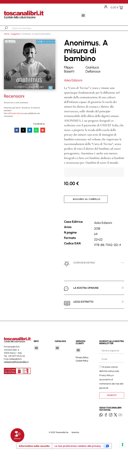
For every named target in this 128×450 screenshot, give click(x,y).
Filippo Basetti (69, 69)
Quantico (75, 432)
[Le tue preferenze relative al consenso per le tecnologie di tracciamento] (123, 445)
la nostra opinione (86, 287)
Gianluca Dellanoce (93, 69)
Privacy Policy (82, 357)
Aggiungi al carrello (86, 199)
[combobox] (28, 28)
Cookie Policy (82, 360)
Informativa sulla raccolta (34, 446)
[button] (83, 15)
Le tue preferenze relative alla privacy (78, 446)
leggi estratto (83, 301)
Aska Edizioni (73, 80)
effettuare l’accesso (16, 113)
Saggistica (15, 34)
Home (6, 34)
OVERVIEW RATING (84, 262)
